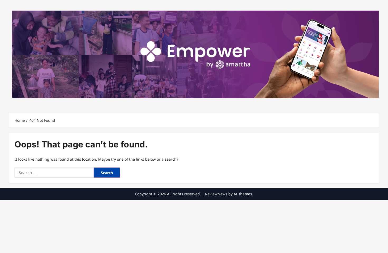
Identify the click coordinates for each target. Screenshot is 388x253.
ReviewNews (216, 193)
